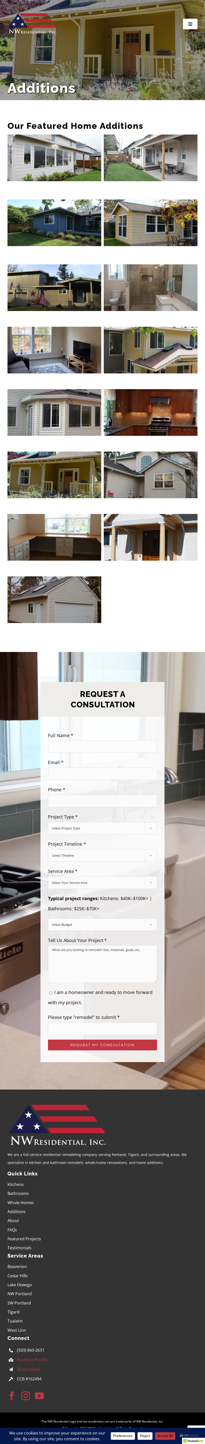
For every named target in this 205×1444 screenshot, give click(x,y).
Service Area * (63, 871)
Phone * (56, 790)
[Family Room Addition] (54, 332)
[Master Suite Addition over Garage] (54, 269)
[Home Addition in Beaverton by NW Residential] (151, 140)
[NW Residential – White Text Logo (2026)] (33, 14)
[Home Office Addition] (151, 457)
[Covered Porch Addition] (151, 519)
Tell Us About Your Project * (77, 940)
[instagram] (25, 1395)
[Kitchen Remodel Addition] (151, 394)
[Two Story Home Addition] (151, 332)
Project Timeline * (67, 844)
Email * (56, 762)
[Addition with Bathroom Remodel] (151, 269)
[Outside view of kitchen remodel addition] (54, 394)
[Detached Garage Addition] (54, 581)
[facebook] (12, 1395)
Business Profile (32, 1359)
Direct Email (28, 1369)
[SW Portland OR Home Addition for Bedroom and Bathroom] (54, 204)
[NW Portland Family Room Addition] (151, 204)
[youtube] (39, 1395)
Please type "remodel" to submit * (84, 1017)
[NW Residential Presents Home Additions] (54, 140)
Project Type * (63, 817)
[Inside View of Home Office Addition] (54, 519)
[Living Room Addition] (54, 457)
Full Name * (60, 735)
